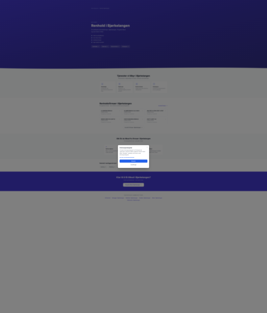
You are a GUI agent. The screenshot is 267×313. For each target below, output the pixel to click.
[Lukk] (147, 147)
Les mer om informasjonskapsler (127, 157)
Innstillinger (133, 164)
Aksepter (133, 161)
